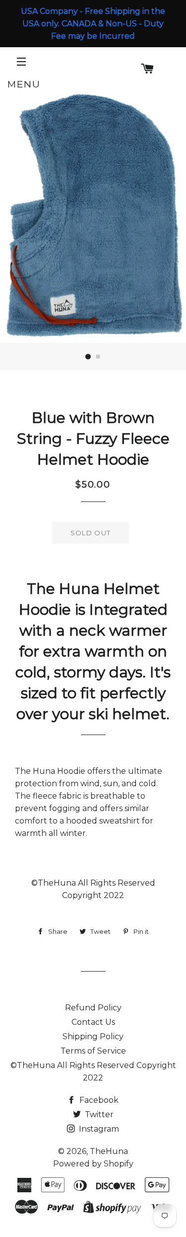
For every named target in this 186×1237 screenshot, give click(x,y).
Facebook (98, 1100)
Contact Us (93, 1022)
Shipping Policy (93, 1036)
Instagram (98, 1129)
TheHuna (109, 1151)
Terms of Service (93, 1051)
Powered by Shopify (93, 1163)
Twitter (98, 1114)
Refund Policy (93, 1007)
